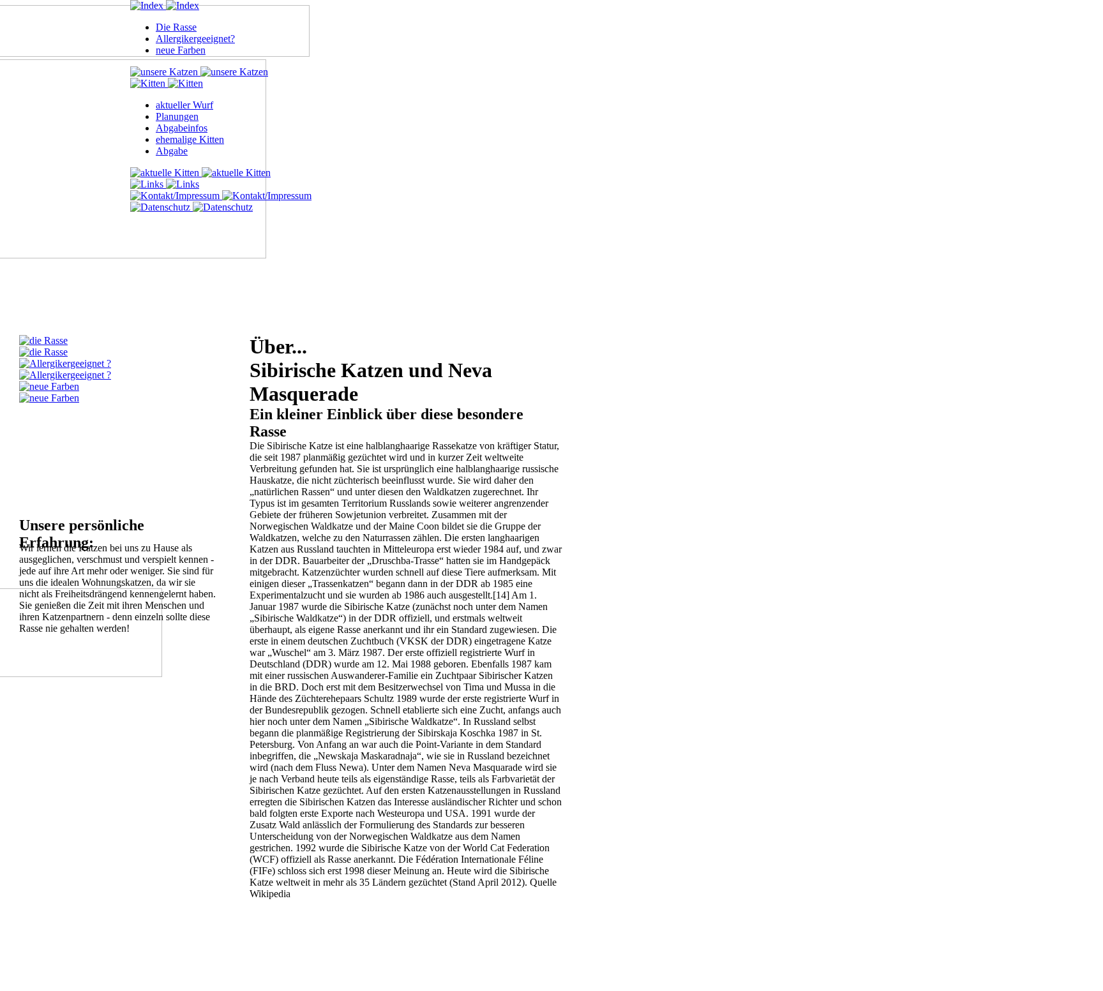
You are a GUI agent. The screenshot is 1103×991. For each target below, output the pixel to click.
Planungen (177, 116)
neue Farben (181, 50)
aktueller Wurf (184, 105)
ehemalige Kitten (190, 139)
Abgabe (172, 150)
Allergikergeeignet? (195, 38)
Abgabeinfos (181, 128)
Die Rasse (176, 27)
